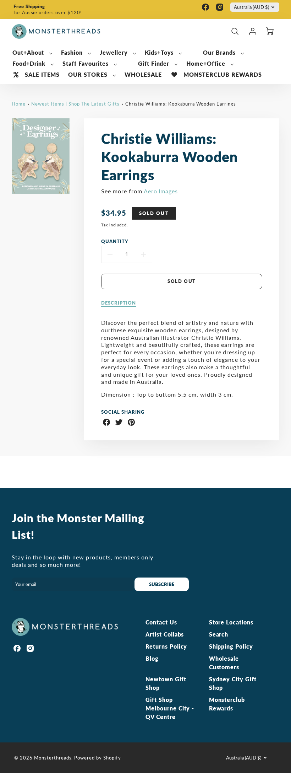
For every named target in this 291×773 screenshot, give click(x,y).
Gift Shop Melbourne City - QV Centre (170, 708)
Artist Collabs (165, 634)
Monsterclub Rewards (227, 704)
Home (19, 104)
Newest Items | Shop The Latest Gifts (75, 104)
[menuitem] (33, 53)
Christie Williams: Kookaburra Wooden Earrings (180, 104)
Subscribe (162, 584)
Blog (152, 658)
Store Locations (231, 622)
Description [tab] (118, 303)
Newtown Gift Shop (166, 683)
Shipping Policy (231, 646)
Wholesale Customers (224, 662)
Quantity (114, 241)
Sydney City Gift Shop (233, 683)
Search (219, 634)
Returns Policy (166, 646)
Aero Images (161, 191)
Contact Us (161, 622)
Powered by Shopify (97, 758)
